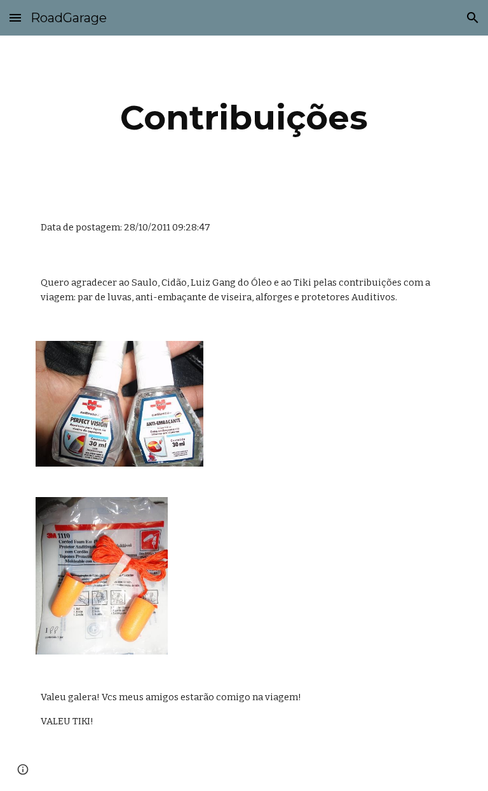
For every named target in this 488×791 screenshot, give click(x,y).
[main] (244, 117)
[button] (15, 17)
